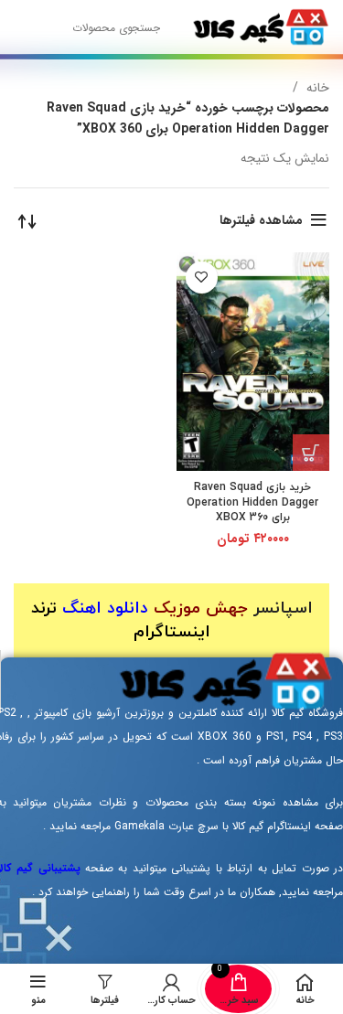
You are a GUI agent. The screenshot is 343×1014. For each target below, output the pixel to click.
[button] (311, 452)
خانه (316, 88)
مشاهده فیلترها (261, 220)
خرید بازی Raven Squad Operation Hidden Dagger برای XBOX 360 (252, 503)
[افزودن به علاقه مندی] (202, 278)
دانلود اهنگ (105, 608)
